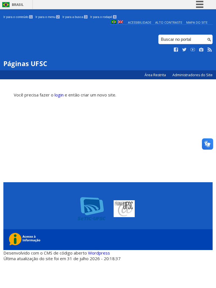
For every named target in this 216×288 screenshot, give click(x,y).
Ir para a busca (74, 17)
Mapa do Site (197, 22)
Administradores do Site (192, 75)
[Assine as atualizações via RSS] (210, 50)
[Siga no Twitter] (184, 50)
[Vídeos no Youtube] (193, 50)
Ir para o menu (47, 17)
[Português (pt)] (113, 22)
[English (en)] (120, 22)
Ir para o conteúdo (17, 17)
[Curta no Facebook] (176, 50)
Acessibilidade (139, 22)
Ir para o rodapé (103, 17)
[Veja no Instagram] (201, 50)
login (59, 95)
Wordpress (99, 253)
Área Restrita (156, 75)
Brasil (18, 4)
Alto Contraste (168, 22)
